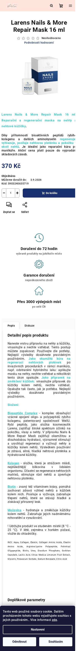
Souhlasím (55, 641)
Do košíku (51, 193)
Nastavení (37, 629)
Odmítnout (19, 641)
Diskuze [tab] (30, 325)
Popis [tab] (11, 325)
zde (54, 620)
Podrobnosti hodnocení (39, 42)
